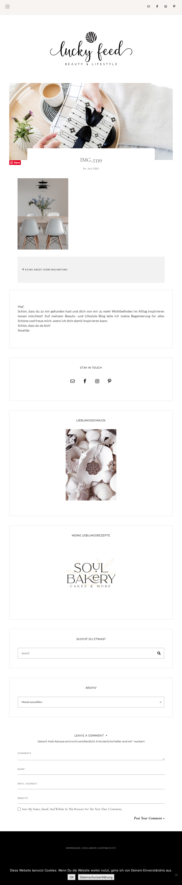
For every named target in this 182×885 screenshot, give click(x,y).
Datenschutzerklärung (96, 877)
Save (17, 162)
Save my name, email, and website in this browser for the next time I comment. (72, 809)
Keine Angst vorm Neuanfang (46, 269)
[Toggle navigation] (7, 6)
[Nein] (176, 874)
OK (71, 877)
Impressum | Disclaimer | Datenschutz (91, 848)
